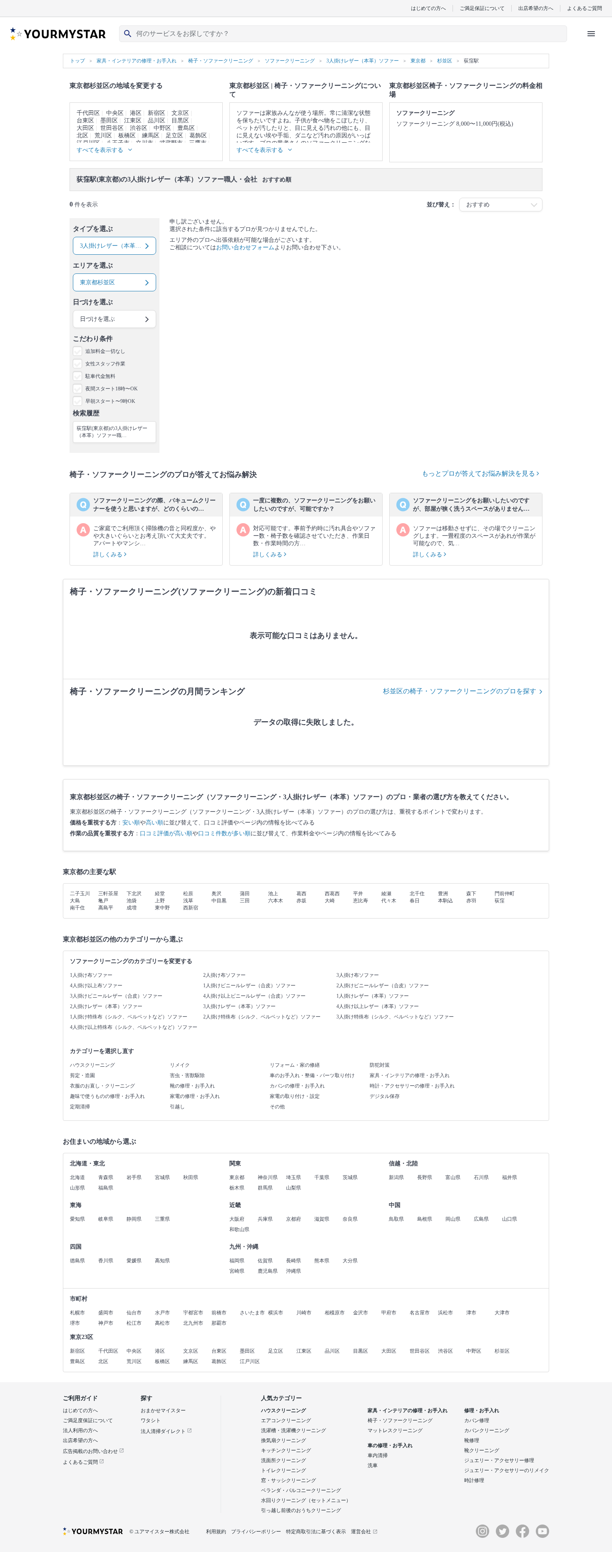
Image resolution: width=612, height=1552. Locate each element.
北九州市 (193, 1323)
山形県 (77, 1188)
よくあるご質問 (584, 8)
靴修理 (471, 1440)
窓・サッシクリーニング (288, 1480)
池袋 (132, 901)
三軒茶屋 (108, 893)
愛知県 (77, 1219)
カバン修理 (476, 1420)
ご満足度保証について (88, 1420)
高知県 (162, 1261)
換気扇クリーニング (283, 1440)
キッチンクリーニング (286, 1450)
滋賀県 (321, 1219)
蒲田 (245, 893)
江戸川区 (250, 1361)
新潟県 (396, 1177)
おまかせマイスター (163, 1410)
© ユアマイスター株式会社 (159, 1531)
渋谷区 (138, 128)
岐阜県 (105, 1219)
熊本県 (321, 1261)
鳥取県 (396, 1219)
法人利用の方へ (80, 1430)
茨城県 (350, 1177)
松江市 (134, 1323)
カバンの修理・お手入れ (297, 1086)
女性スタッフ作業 (105, 364)
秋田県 (190, 1177)
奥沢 (216, 893)
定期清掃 (80, 1107)
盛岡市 (105, 1313)
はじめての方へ (428, 8)
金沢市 (360, 1313)
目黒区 (180, 120)
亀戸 (103, 901)
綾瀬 (386, 893)
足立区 (174, 135)
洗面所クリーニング (283, 1460)
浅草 (188, 901)
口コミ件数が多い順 (224, 833)
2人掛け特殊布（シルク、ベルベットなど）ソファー (262, 1017)
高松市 (162, 1323)
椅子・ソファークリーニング (400, 1420)
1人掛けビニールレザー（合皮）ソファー (249, 985)
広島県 (481, 1219)
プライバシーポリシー (256, 1531)
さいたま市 (252, 1313)
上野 (160, 901)
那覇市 (218, 1323)
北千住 (417, 893)
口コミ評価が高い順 (166, 833)
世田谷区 (112, 128)
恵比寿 (360, 901)
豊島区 (186, 128)
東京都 (236, 1177)
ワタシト (151, 1420)
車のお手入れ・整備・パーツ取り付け (312, 1075)
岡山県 (452, 1219)
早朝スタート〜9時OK (110, 401)
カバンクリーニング (486, 1430)
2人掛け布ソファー (224, 975)
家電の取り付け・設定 (295, 1096)
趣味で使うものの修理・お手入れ (107, 1096)
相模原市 (335, 1313)
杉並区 (502, 1351)
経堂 (160, 893)
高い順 (154, 822)
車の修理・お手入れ (390, 1445)
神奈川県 (268, 1177)
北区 (82, 135)
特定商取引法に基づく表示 (316, 1531)
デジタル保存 (385, 1096)
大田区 (85, 128)
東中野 (162, 908)
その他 (277, 1107)
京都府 (293, 1219)
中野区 (162, 128)
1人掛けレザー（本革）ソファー (372, 996)
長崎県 (293, 1261)
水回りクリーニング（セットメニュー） (306, 1500)
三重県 (162, 1219)
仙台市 (134, 1313)
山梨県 (293, 1188)
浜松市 (445, 1313)
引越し (177, 1107)
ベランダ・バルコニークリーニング (301, 1490)
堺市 (75, 1323)
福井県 (509, 1177)
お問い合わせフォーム (245, 247)
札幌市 (77, 1313)
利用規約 (216, 1531)
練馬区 (150, 135)
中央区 (115, 113)
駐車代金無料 (100, 376)
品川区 (156, 120)
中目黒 (218, 901)
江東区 (133, 120)
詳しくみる (108, 554)
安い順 (131, 822)
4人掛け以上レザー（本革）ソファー (377, 1006)
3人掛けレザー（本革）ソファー (239, 1006)
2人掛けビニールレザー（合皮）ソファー (382, 985)
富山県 (452, 1177)
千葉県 (321, 1177)
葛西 (301, 893)
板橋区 (127, 135)
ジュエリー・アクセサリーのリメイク (506, 1470)
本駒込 (445, 901)
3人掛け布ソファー (357, 975)
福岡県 (236, 1261)
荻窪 (500, 901)
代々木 (388, 901)
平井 (358, 893)
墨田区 (109, 120)
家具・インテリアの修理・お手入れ (410, 1075)
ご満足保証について (482, 8)
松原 (188, 893)
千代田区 (88, 113)
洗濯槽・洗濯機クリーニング (293, 1430)
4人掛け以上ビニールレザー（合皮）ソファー (254, 996)
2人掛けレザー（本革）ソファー (106, 1006)
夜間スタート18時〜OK (111, 389)
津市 (471, 1313)
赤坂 (301, 901)
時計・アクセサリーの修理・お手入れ (412, 1086)
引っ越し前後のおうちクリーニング (301, 1510)
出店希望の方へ (535, 8)
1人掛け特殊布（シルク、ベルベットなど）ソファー (128, 1017)
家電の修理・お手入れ (195, 1096)
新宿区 (156, 113)
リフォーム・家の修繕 (295, 1065)
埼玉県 (293, 1177)
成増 (132, 908)
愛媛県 (134, 1261)
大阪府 (236, 1219)
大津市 (502, 1313)
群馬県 (265, 1188)
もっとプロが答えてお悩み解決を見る (479, 473)
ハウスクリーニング (92, 1065)
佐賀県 (265, 1261)
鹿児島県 (268, 1271)
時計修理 (474, 1480)
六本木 (275, 901)
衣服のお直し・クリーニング (102, 1086)
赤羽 (471, 901)
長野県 (424, 1177)
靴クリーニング (481, 1450)
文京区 (180, 113)
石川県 (481, 1177)
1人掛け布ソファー (91, 975)
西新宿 (190, 908)
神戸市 (105, 1323)
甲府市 (388, 1313)
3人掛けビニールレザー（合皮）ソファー (116, 996)
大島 (75, 901)
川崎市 (303, 1313)
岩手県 (134, 1177)
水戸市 (162, 1313)
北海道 (77, 1177)
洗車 (373, 1465)
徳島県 (77, 1261)
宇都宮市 (193, 1313)
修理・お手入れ (481, 1410)
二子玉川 (80, 893)
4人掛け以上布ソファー (96, 985)
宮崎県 (236, 1271)
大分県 (350, 1261)
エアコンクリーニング (286, 1420)
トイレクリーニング (283, 1470)
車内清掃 (378, 1455)
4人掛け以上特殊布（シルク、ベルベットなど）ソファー (133, 1027)
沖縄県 (293, 1271)
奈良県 (350, 1219)
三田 (245, 901)
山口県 (509, 1219)
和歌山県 (239, 1229)
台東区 (85, 120)
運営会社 (361, 1531)
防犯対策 (380, 1065)
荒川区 (103, 135)
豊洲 (443, 893)
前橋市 (218, 1313)
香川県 (105, 1261)
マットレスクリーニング (395, 1430)
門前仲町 (505, 893)
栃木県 (236, 1188)
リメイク (180, 1065)
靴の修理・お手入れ (192, 1086)
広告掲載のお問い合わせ (91, 1451)
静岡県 (134, 1219)
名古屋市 (420, 1313)
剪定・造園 (82, 1075)
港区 (136, 113)
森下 (471, 893)
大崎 (330, 901)
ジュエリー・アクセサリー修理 (499, 1460)
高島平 (105, 908)
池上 (273, 893)
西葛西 (332, 893)
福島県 (105, 1188)
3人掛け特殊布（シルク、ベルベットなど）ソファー (395, 1017)
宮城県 (162, 1177)
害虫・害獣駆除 (187, 1075)
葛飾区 (198, 135)
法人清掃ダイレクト (164, 1431)
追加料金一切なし (105, 351)
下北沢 (134, 893)
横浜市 (275, 1313)
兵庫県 (265, 1219)
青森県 (105, 1177)
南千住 (77, 908)
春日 (415, 901)
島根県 (424, 1219)
